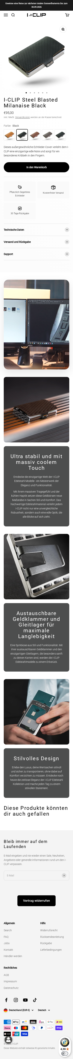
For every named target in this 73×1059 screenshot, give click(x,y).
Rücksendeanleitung (52, 936)
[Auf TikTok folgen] (34, 1000)
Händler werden (13, 956)
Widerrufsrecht (49, 930)
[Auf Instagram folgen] (15, 1000)
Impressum (10, 981)
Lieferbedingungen (51, 949)
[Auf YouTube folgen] (25, 1000)
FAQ (6, 936)
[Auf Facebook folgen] (6, 1000)
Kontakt (8, 949)
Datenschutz (11, 987)
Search (8, 930)
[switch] (64, 1054)
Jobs (7, 943)
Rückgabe (46, 943)
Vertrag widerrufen (36, 900)
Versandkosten (22, 117)
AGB (6, 975)
